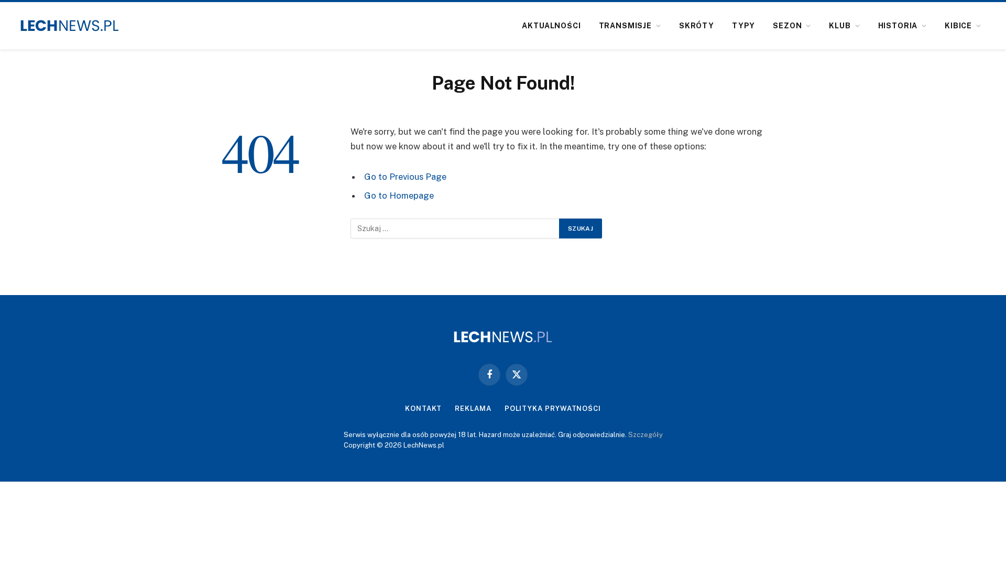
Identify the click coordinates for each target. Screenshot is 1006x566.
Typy (743, 25)
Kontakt (423, 408)
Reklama (473, 408)
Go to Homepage (399, 195)
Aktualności (551, 25)
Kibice (958, 25)
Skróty (696, 25)
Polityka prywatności (553, 408)
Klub (839, 25)
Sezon (787, 25)
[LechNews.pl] (70, 25)
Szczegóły (645, 435)
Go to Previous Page (405, 176)
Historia (898, 25)
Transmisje (625, 25)
